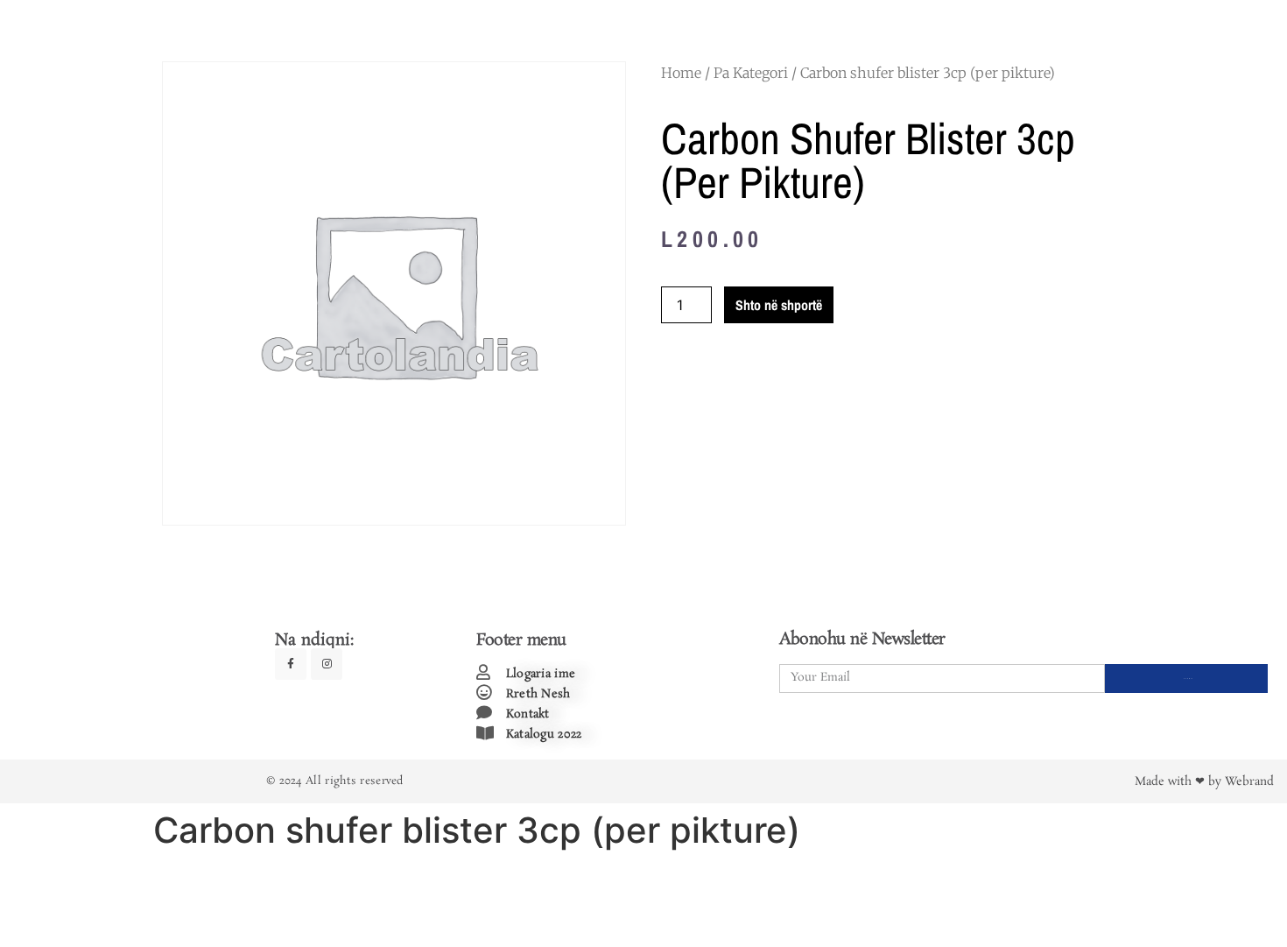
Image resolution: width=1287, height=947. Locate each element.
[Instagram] (326, 664)
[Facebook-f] (290, 664)
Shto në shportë (778, 304)
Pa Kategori (751, 72)
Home (681, 72)
